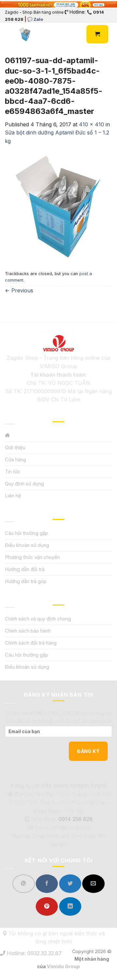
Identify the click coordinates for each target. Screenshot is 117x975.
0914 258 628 (75, 819)
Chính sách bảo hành (28, 631)
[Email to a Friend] (93, 883)
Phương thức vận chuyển (32, 557)
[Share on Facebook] (47, 883)
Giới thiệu (15, 447)
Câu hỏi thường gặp (26, 533)
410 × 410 (91, 124)
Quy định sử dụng (24, 484)
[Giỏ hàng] (97, 34)
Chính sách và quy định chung (38, 619)
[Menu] (9, 34)
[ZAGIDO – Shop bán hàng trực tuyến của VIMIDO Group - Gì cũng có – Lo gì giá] (25, 34)
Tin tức (12, 471)
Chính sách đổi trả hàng (31, 643)
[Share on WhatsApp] (23, 883)
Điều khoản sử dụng (27, 545)
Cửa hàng (15, 459)
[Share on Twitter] (70, 883)
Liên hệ (13, 496)
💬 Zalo (35, 19)
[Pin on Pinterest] (47, 906)
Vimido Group (63, 966)
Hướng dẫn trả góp (25, 581)
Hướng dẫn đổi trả (25, 569)
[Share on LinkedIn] (70, 906)
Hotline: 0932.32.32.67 (33, 953)
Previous (19, 290)
